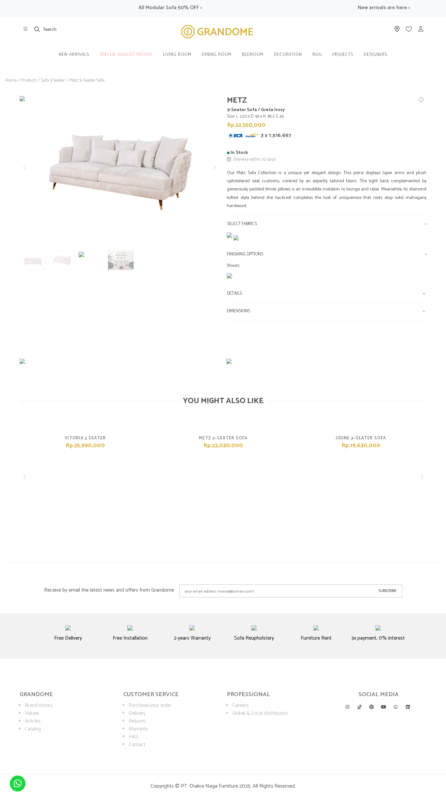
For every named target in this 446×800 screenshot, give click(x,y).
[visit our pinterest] (371, 707)
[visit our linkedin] (408, 707)
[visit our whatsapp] (395, 707)
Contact (137, 744)
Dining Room (216, 54)
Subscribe (387, 591)
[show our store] (25, 29)
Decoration (288, 54)
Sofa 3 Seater (53, 80)
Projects (342, 54)
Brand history (39, 705)
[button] (214, 167)
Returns (137, 721)
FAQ (133, 736)
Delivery (137, 713)
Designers (375, 54)
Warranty (138, 729)
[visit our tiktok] (359, 707)
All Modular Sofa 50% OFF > (162, 7)
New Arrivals (74, 54)
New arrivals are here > (375, 7)
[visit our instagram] (347, 707)
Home (11, 80)
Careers (240, 705)
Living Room (177, 54)
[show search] (37, 29)
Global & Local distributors (260, 713)
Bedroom (252, 54)
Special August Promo (126, 54)
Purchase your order (150, 705)
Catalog (33, 729)
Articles (32, 721)
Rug (317, 54)
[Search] (37, 29)
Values (32, 713)
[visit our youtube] (383, 707)
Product (28, 80)
